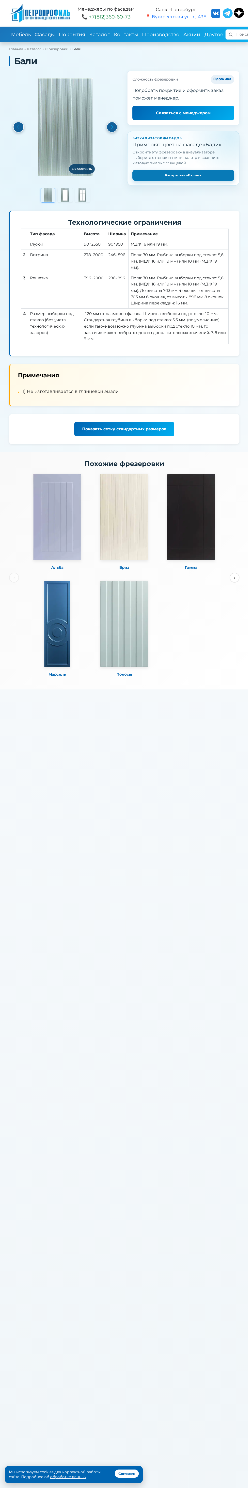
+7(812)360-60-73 (109, 17)
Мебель (21, 34)
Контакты (126, 34)
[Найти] (230, 34)
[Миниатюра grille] (82, 195)
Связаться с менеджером (183, 113)
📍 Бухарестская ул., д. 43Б (175, 16)
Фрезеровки (56, 49)
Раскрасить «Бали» (183, 175)
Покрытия (72, 34)
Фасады (45, 34)
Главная (16, 49)
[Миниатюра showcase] (65, 195)
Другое (214, 34)
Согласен (126, 1473)
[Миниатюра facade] (48, 195)
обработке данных (68, 1476)
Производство (160, 34)
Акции (191, 34)
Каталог (99, 34)
